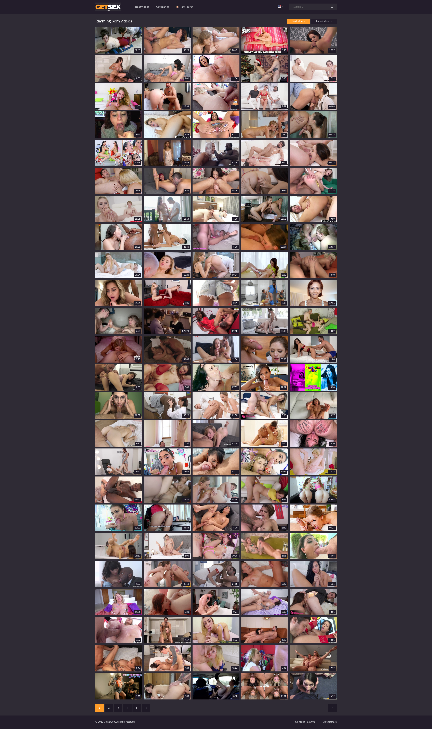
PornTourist (186, 7)
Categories (162, 7)
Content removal (305, 722)
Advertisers (330, 722)
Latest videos (324, 21)
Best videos (142, 7)
